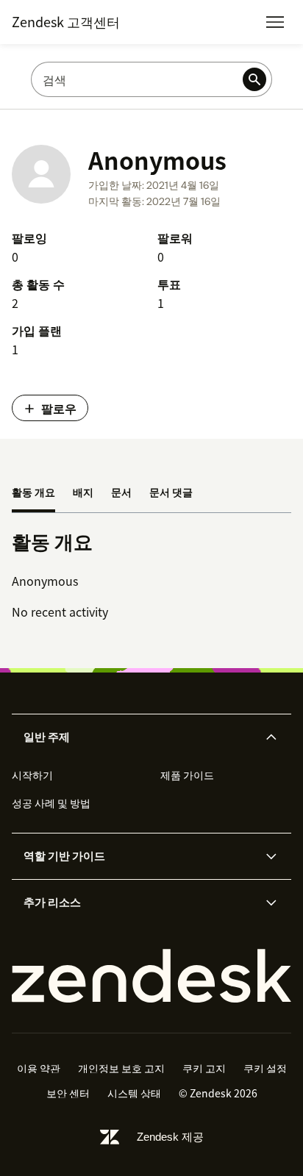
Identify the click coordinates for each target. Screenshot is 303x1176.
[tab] (33, 493)
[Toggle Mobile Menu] (275, 22)
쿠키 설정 (265, 1068)
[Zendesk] (151, 976)
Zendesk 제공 (170, 1136)
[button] (139, 737)
